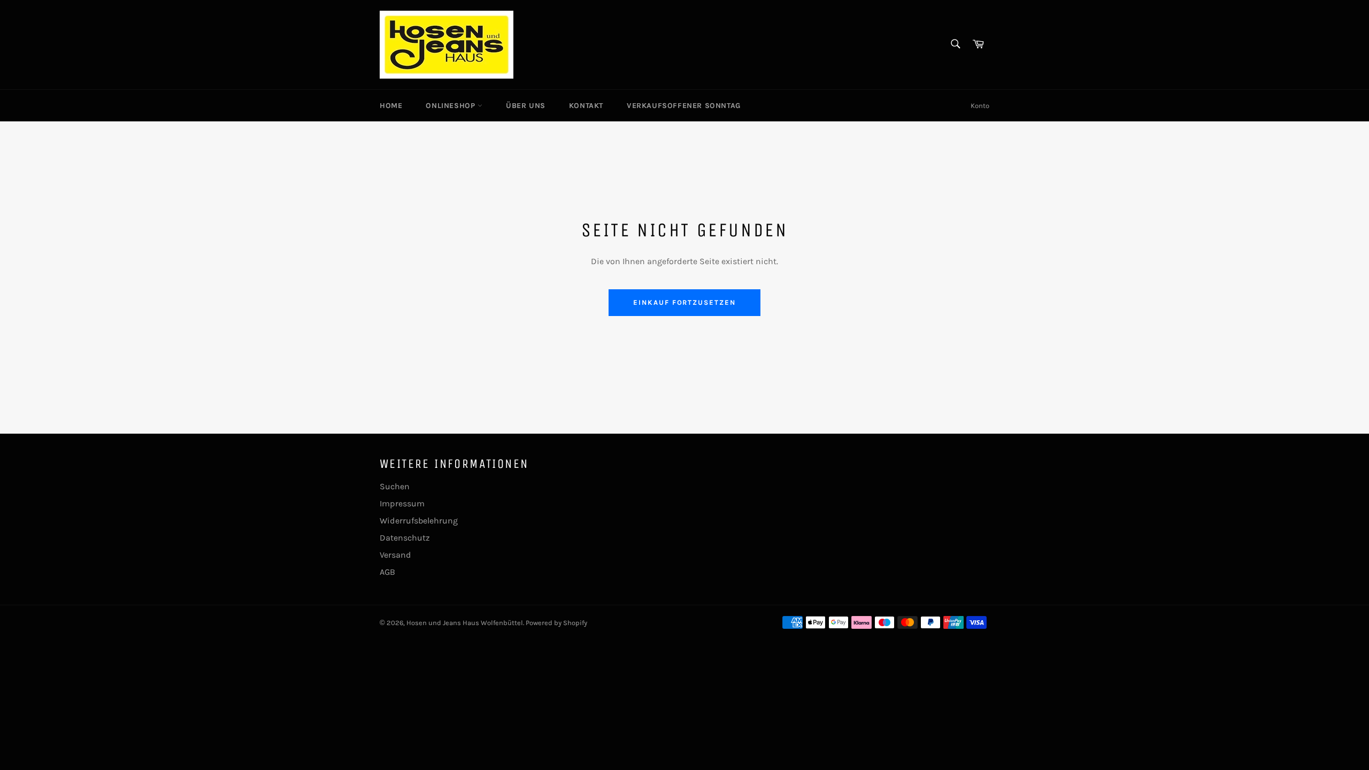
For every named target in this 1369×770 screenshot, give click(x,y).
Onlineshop (452, 105)
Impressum (402, 503)
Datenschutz (405, 538)
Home (391, 105)
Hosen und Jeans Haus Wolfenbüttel (464, 623)
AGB (387, 572)
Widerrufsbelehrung (419, 520)
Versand (395, 555)
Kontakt (586, 105)
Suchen (395, 486)
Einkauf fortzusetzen (684, 302)
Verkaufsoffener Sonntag (684, 105)
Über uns (525, 105)
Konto (980, 106)
